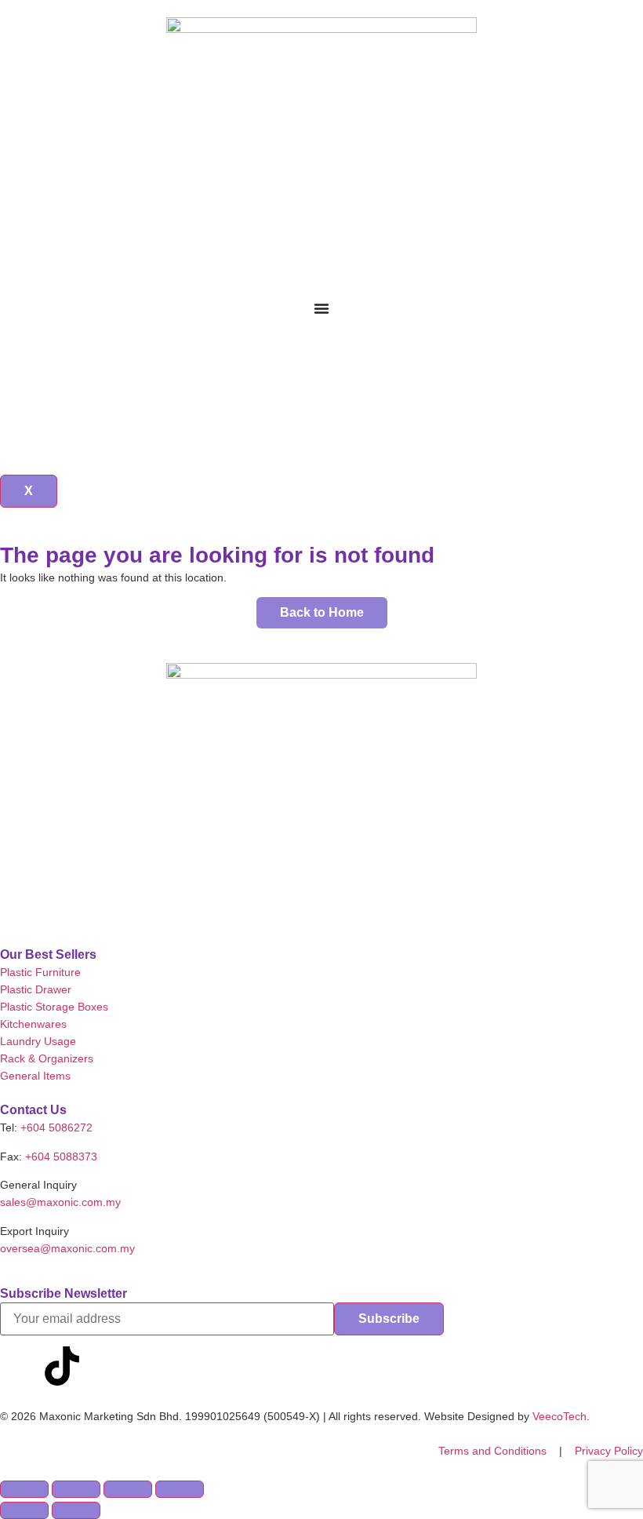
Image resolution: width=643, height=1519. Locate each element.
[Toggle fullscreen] (76, 1489)
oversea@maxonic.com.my (67, 1248)
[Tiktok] (62, 1366)
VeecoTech (559, 1416)
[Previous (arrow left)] (24, 1510)
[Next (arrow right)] (76, 1510)
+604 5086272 (56, 1127)
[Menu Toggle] (321, 308)
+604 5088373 (61, 1156)
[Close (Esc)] (179, 1489)
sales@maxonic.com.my (60, 1202)
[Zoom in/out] (24, 1489)
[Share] (128, 1489)
